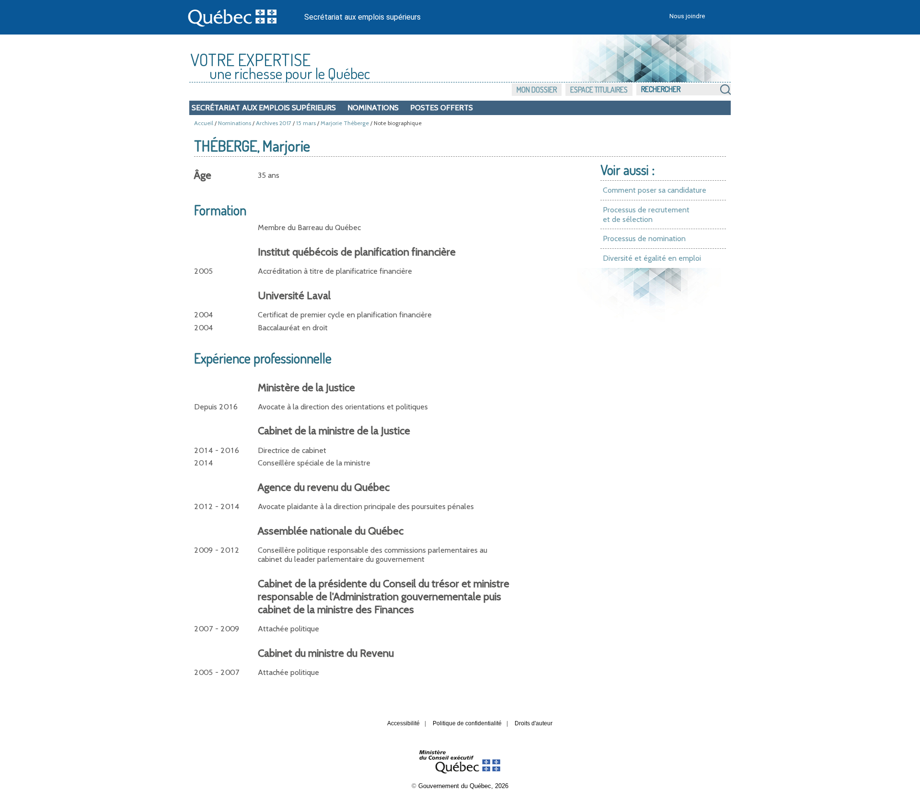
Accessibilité (403, 723)
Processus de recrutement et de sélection (646, 214)
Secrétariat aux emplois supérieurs (362, 17)
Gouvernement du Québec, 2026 (463, 786)
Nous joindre (687, 16)
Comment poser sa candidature (654, 190)
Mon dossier (537, 89)
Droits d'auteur (533, 723)
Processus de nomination (644, 238)
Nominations (373, 107)
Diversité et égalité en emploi (652, 258)
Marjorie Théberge (345, 123)
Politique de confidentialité (467, 723)
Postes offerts (441, 107)
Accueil (203, 123)
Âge (202, 175)
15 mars (306, 123)
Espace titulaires (599, 89)
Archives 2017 (273, 123)
